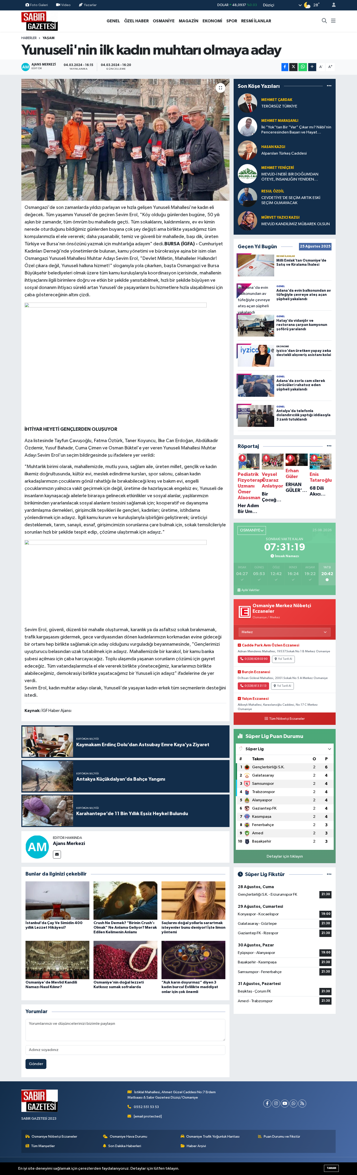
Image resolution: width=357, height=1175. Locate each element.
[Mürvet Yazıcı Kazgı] (247, 221)
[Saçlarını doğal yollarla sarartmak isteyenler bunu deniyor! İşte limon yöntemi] (193, 900)
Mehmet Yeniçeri (277, 168)
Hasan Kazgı (273, 147)
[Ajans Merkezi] (37, 847)
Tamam (331, 1168)
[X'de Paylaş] (293, 67)
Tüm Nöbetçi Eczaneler (287, 718)
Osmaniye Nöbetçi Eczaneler (54, 1136)
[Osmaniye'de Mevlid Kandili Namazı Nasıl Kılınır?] (57, 960)
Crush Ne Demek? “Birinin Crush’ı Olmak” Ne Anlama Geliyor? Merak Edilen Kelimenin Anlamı (125, 927)
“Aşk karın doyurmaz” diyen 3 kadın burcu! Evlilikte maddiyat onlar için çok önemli (190, 986)
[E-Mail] (57, 855)
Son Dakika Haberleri (124, 1146)
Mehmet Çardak (276, 100)
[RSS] (302, 1104)
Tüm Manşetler (43, 1146)
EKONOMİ (212, 21)
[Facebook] (267, 1104)
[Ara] (324, 21)
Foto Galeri (39, 5)
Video (66, 5)
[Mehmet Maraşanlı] (247, 126)
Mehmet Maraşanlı (279, 121)
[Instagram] (276, 1104)
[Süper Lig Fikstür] (329, 874)
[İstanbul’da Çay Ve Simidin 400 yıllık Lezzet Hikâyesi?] (57, 900)
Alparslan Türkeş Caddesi (284, 153)
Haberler (29, 38)
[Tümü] (329, 86)
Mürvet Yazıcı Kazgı (280, 217)
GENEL (113, 21)
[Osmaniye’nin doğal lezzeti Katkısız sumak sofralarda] (125, 960)
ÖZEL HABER (136, 21)
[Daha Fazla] (312, 67)
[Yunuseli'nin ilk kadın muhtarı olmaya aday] (125, 140)
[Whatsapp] (293, 1104)
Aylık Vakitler (250, 590)
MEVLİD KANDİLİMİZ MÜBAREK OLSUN (295, 224)
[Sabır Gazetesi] (39, 21)
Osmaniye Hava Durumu (128, 1136)
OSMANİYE (164, 21)
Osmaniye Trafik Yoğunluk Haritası (212, 1136)
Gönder (36, 1064)
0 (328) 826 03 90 (256, 659)
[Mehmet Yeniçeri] (247, 174)
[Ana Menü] (333, 21)
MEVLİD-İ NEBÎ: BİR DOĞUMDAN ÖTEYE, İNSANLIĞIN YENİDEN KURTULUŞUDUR (289, 177)
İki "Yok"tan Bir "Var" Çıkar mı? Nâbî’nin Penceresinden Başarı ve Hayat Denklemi (296, 130)
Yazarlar (90, 5)
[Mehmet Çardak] (247, 103)
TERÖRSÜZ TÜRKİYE (279, 106)
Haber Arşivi (196, 1146)
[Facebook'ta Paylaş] (284, 67)
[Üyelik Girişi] (332, 5)
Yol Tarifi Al (285, 659)
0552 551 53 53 (146, 1107)
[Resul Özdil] (247, 197)
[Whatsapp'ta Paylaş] (302, 67)
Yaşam (48, 38)
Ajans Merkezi (69, 843)
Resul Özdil (272, 191)
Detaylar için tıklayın (285, 856)
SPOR (231, 21)
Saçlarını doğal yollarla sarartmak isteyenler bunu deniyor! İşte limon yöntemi (193, 927)
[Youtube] (285, 1104)
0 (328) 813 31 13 (255, 686)
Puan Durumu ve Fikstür (282, 1136)
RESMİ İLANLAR (256, 21)
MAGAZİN (188, 21)
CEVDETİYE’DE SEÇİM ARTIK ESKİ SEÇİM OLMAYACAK (290, 200)
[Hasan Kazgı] (247, 150)
